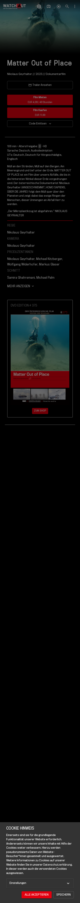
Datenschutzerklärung (57, 864)
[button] (40, 883)
